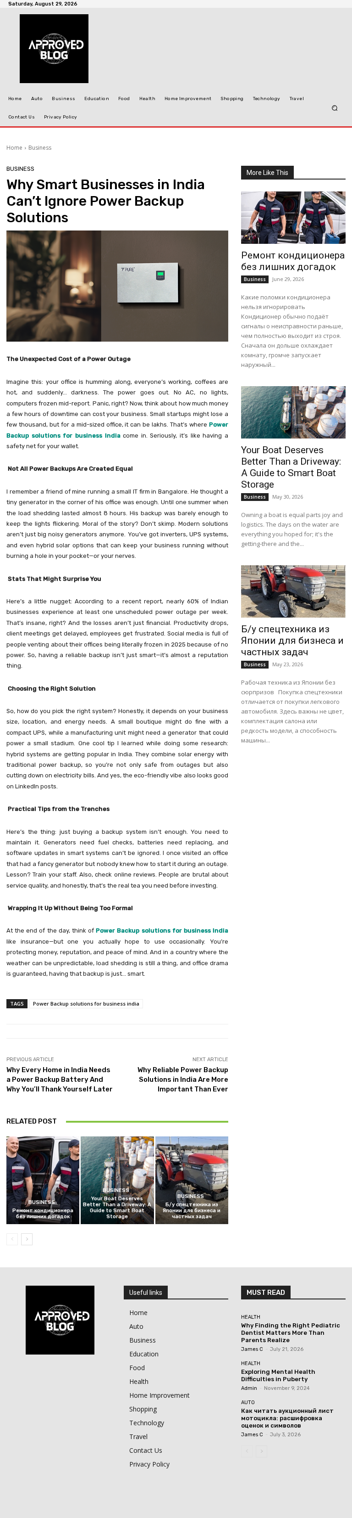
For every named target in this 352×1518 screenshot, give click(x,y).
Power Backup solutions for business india (86, 1003)
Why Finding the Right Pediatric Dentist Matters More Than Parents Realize (290, 1332)
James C (252, 1349)
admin (249, 1388)
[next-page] (27, 1239)
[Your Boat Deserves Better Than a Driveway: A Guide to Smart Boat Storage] (117, 1180)
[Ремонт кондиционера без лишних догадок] (42, 1180)
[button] (335, 108)
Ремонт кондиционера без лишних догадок (42, 1214)
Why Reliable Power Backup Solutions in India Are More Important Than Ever (183, 1079)
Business (39, 148)
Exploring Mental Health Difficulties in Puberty (278, 1375)
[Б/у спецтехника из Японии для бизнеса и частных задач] (191, 1180)
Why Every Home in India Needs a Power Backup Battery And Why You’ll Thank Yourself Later (59, 1079)
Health (250, 1317)
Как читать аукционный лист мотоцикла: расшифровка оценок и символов (287, 1417)
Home (14, 148)
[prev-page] (12, 1239)
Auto (248, 1402)
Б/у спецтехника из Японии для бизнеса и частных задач (191, 1211)
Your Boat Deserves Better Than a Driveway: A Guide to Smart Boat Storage (117, 1208)
